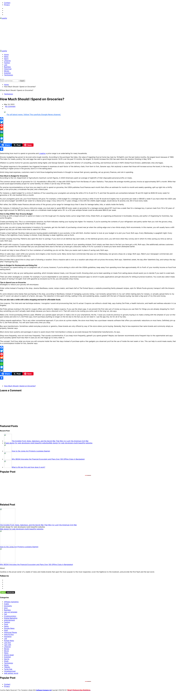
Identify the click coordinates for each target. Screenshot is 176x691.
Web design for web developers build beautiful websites (21, 529)
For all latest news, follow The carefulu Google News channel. (34, 114)
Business (7, 67)
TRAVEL (7, 667)
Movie (6, 651)
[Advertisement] (88, 34)
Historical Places (10, 632)
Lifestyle (7, 61)
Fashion (7, 63)
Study (6, 661)
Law (5, 65)
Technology (8, 75)
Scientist (7, 73)
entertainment (9, 620)
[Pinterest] (88, 125)
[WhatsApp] (88, 135)
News (6, 57)
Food (6, 624)
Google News (9, 628)
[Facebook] (88, 118)
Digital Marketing (10, 618)
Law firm (7, 643)
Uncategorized (9, 671)
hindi (6, 630)
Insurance (7, 636)
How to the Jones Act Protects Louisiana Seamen (19, 547)
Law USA (7, 645)
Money (6, 71)
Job (5, 638)
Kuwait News (9, 641)
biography (8, 606)
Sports (6, 659)
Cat (5, 614)
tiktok (6, 665)
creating (42, 153)
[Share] (88, 149)
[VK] (88, 141)
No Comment (10, 106)
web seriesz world (11, 673)
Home (6, 55)
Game (6, 626)
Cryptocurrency (10, 616)
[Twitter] (88, 122)
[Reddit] (88, 128)
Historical (7, 69)
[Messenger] (88, 138)
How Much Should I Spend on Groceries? (20, 386)
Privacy (7, 5)
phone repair (9, 655)
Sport (6, 59)
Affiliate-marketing (11, 602)
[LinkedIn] (88, 132)
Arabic (6, 604)
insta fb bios (9, 634)
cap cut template (10, 612)
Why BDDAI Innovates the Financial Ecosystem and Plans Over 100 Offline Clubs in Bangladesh (36, 564)
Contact (7, 3)
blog (6, 608)
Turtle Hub (8, 669)
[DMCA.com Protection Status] (7, 593)
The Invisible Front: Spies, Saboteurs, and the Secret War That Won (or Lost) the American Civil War (38, 525)
